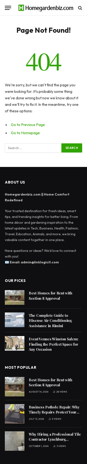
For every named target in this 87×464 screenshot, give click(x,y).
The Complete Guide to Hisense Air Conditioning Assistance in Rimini (50, 320)
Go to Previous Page (28, 124)
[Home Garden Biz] (45, 8)
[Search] (79, 7)
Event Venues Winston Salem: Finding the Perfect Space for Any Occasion (53, 344)
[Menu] (8, 7)
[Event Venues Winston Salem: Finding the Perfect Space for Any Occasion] (14, 343)
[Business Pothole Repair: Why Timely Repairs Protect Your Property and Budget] (14, 414)
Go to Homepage (25, 132)
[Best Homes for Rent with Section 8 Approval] (14, 297)
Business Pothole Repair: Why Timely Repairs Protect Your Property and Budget (54, 412)
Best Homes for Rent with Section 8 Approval (50, 295)
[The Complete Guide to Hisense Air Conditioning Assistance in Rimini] (14, 319)
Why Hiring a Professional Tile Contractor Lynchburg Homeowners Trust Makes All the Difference (55, 442)
